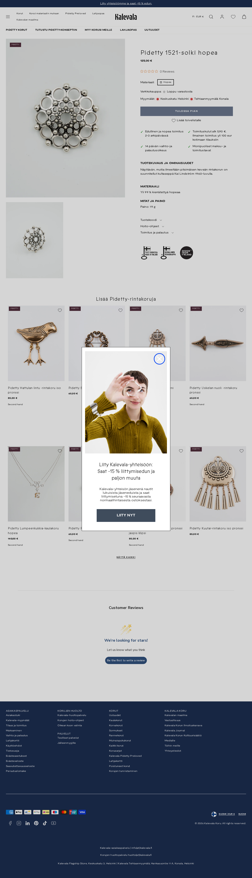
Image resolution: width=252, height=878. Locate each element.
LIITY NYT (126, 515)
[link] (126, 402)
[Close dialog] (159, 359)
